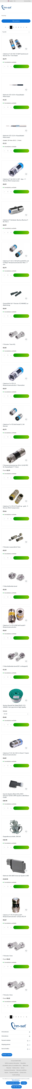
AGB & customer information (12, 1063)
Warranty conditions (21, 1070)
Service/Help (27, 1)
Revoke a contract (6, 1054)
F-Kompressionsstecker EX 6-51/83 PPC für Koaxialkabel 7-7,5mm (15, 466)
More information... (16, 1080)
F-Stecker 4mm (8, 995)
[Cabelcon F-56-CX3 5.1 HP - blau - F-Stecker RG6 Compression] (16, 169)
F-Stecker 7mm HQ (9, 344)
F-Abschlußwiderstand (10, 586)
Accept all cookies (16, 1086)
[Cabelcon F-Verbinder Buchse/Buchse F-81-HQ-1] (16, 210)
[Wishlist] (19, 12)
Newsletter (23, 1063)
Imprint (6, 1072)
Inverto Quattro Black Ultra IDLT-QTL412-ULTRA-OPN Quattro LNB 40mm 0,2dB (16, 795)
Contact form (23, 1072)
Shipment (8, 1067)
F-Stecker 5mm (8, 956)
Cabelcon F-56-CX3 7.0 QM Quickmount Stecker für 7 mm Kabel (15, 54)
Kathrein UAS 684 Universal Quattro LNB (16, 875)
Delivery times (15, 1067)
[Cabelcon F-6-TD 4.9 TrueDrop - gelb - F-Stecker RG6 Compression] (16, 496)
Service (22, 1067)
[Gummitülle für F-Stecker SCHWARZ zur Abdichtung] (16, 294)
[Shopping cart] (28, 12)
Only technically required (13, 1083)
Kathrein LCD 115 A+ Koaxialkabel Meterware (13, 95)
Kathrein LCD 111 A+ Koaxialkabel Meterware (13, 136)
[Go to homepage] (7, 7)
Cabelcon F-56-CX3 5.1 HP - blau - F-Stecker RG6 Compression (14, 180)
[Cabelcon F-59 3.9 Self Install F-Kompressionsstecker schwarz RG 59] (16, 905)
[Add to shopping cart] (21, 66)
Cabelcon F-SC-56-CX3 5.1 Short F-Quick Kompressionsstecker (16, 754)
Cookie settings (16, 1074)
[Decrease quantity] (4, 66)
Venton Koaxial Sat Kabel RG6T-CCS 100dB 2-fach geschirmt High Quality (14, 706)
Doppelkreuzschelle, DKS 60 (12, 836)
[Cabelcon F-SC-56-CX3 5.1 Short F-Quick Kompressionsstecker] (16, 743)
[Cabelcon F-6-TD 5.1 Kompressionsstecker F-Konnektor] (16, 374)
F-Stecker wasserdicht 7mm (11, 547)
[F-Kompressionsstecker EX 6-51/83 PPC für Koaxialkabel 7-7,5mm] (16, 455)
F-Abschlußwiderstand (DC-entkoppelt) (15, 666)
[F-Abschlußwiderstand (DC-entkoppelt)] (16, 656)
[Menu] (3, 12)
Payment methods (13, 1072)
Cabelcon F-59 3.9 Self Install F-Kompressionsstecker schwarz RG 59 (14, 915)
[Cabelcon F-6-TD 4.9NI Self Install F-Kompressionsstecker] (16, 615)
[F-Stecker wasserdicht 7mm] (16, 537)
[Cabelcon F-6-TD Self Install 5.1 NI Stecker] (16, 414)
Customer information (9, 1070)
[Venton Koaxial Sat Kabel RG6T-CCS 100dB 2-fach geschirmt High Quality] (16, 696)
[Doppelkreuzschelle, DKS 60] (16, 827)
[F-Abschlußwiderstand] (16, 576)
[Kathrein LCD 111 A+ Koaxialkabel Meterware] (16, 126)
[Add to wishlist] (26, 49)
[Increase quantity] (11, 66)
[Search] (14, 12)
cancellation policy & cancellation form (11, 1065)
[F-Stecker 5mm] (16, 946)
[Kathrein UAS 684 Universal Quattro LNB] (16, 866)
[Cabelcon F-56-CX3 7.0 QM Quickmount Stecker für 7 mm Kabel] (16, 44)
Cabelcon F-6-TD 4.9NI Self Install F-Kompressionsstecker (14, 626)
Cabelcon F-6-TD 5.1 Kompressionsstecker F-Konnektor (14, 384)
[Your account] (23, 12)
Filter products (16, 21)
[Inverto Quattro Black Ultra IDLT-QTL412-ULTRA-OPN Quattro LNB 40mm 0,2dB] (16, 784)
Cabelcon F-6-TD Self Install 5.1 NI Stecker (13, 425)
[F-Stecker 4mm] (16, 985)
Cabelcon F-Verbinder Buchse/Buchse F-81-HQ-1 (15, 221)
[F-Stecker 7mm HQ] (16, 334)
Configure (23, 1083)
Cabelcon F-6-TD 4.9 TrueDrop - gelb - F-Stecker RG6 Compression (16, 507)
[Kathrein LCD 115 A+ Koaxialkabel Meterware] (16, 85)
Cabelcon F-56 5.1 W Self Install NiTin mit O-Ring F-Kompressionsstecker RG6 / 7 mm (16, 262)
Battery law (25, 1065)
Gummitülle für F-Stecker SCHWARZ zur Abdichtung (15, 304)
